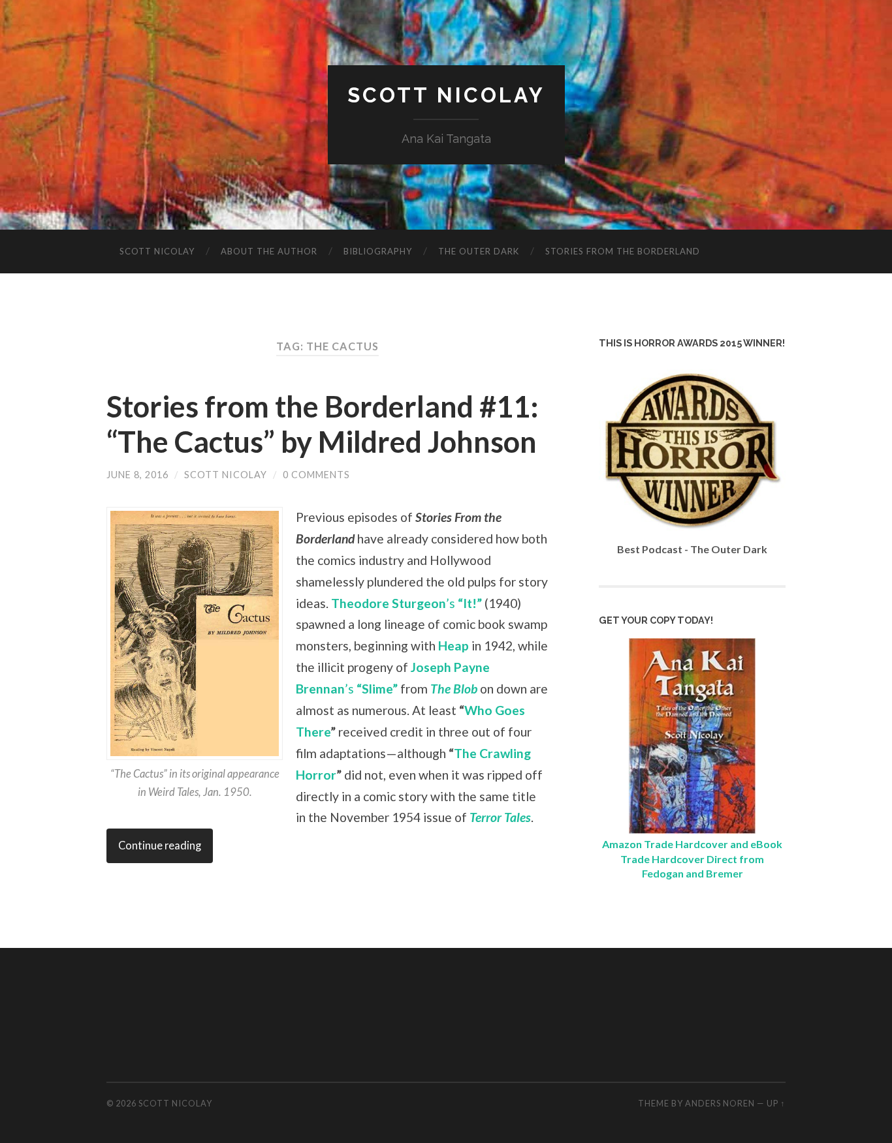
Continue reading (159, 845)
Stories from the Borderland (622, 251)
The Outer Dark (478, 251)
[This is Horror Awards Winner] (692, 534)
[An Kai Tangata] (692, 829)
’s (406, 603)
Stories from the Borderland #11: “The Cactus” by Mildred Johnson (322, 424)
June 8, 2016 (137, 474)
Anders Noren (720, 1103)
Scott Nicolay (446, 95)
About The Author (269, 251)
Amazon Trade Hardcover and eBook (692, 844)
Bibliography (377, 251)
